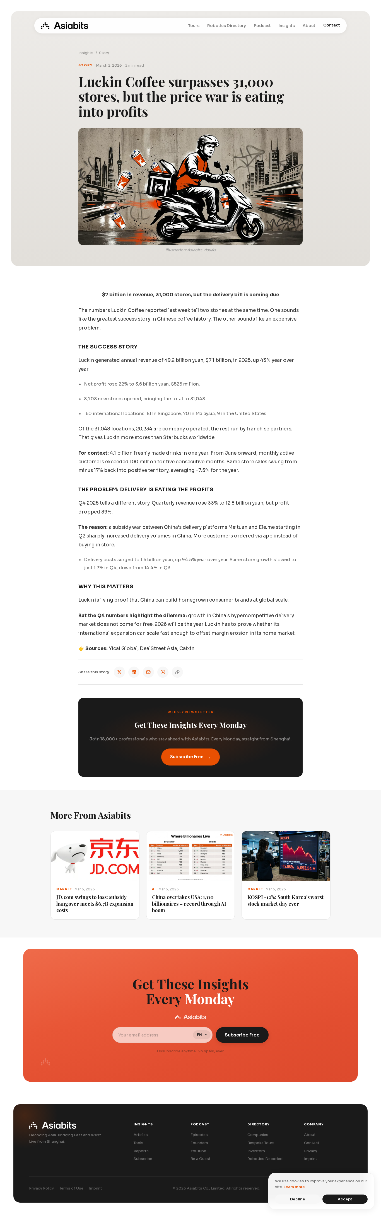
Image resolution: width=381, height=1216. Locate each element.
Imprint (310, 1158)
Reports (141, 1151)
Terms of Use (71, 1188)
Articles (141, 1134)
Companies (257, 1134)
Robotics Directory (226, 25)
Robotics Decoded (265, 1158)
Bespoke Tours (260, 1142)
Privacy (310, 1151)
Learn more (294, 1186)
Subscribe (143, 1158)
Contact (331, 25)
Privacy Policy (41, 1188)
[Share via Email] (148, 672)
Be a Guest (201, 1158)
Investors (256, 1151)
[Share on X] (119, 672)
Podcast (262, 25)
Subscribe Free (190, 757)
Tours (193, 25)
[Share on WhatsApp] (162, 672)
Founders (199, 1142)
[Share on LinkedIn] (133, 672)
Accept (345, 1199)
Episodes (199, 1134)
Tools (138, 1142)
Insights (287, 25)
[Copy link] (177, 672)
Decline (297, 1199)
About (309, 25)
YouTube (198, 1151)
